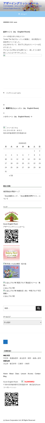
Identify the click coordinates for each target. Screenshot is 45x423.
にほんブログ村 (9, 288)
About (11, 374)
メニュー (24, 14)
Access (30, 374)
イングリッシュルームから (13, 93)
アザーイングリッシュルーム (21, 3)
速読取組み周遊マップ (11, 191)
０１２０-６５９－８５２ (12, 130)
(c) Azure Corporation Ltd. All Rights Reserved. (19, 420)
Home (5, 374)
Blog (4, 376)
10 (6, 159)
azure (15, 22)
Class (17, 374)
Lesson (23, 374)
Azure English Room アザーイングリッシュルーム (14, 225)
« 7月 (11, 176)
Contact (37, 374)
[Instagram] (5, 342)
